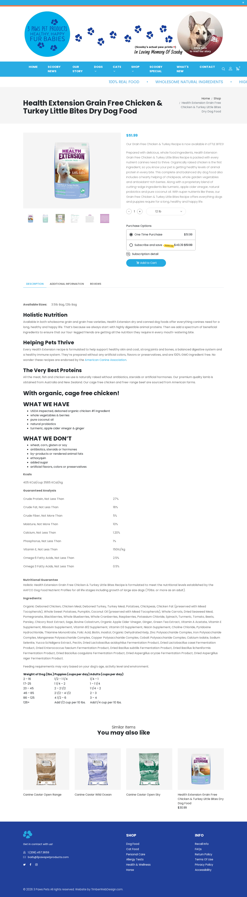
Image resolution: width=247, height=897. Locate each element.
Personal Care (135, 854)
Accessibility (203, 870)
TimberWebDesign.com (107, 889)
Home (33, 67)
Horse (130, 870)
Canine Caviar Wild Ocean (93, 795)
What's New (183, 69)
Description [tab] (35, 284)
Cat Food (132, 849)
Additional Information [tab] (67, 284)
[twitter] (24, 865)
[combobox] (166, 211)
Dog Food (132, 844)
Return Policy (203, 854)
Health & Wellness (138, 865)
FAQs (198, 849)
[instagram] (36, 865)
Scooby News (54, 69)
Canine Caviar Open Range (42, 795)
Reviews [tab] (95, 284)
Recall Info (202, 844)
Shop (135, 67)
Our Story (78, 69)
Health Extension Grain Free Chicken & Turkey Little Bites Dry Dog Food (201, 799)
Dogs (98, 67)
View (51, 769)
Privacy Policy (204, 865)
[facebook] (30, 865)
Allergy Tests (135, 859)
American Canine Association (105, 360)
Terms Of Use (204, 859)
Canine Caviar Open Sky (143, 795)
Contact (207, 67)
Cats (117, 67)
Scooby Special (156, 69)
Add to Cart (148, 263)
